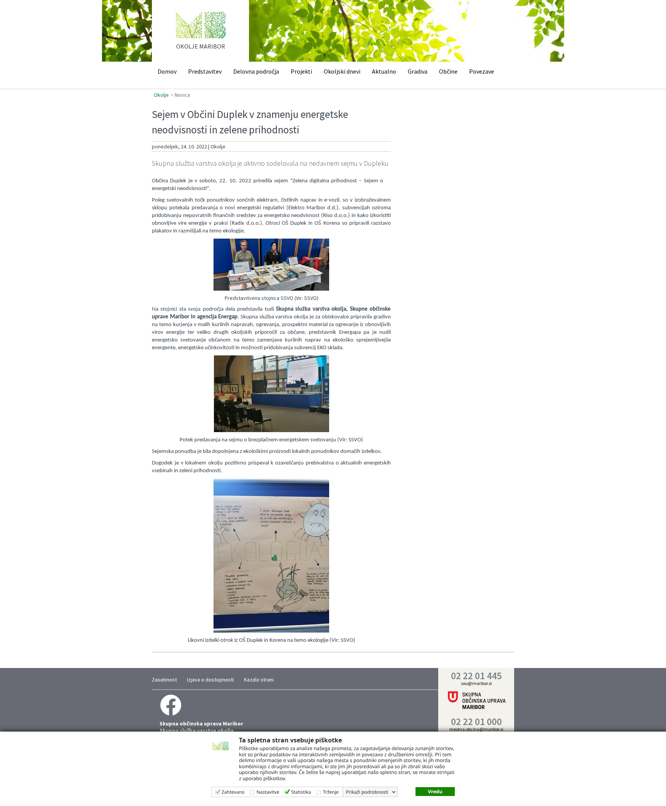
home (200, 34)
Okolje (161, 94)
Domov (167, 71)
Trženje (331, 792)
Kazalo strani (259, 679)
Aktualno (384, 71)
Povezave (481, 71)
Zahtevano (233, 792)
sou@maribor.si (476, 683)
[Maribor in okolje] (171, 704)
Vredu (435, 791)
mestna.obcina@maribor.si (476, 729)
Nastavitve (267, 792)
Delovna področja (256, 71)
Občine (448, 71)
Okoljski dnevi (342, 71)
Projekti (301, 71)
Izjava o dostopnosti (210, 679)
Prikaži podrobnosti (367, 792)
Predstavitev (205, 71)
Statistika (301, 792)
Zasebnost (164, 679)
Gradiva (417, 71)
